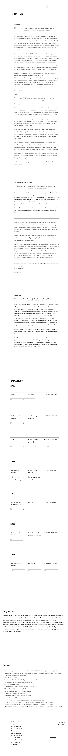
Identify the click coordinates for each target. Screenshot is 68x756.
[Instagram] (54, 736)
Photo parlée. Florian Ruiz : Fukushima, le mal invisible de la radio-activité (25, 706)
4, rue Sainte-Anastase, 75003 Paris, (16, 733)
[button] (47, 6)
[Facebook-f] (52, 736)
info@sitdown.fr (15, 726)
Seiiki (16, 94)
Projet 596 (17, 295)
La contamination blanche (23, 182)
